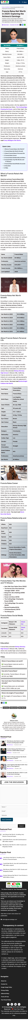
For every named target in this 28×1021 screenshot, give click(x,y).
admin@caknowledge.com (9, 919)
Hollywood (13, 708)
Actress (5, 708)
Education (8, 165)
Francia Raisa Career (11, 155)
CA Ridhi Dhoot (10, 760)
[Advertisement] (14, 215)
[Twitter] (8, 1004)
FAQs (6, 168)
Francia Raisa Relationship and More (15, 157)
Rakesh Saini (6, 24)
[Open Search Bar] (19, 2)
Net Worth (7, 7)
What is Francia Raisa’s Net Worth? (14, 149)
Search (21, 826)
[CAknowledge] (5, 2)
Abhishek (9, 752)
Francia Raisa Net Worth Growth (14, 151)
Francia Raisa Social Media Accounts (15, 163)
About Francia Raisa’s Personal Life (15, 153)
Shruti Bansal (10, 744)
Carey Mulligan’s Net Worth (12, 140)
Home (3, 7)
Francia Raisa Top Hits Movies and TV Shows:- (14, 160)
